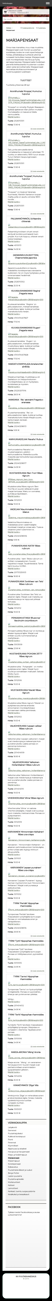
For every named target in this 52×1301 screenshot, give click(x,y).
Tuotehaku (42, 28)
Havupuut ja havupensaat (19, 1152)
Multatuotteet (14, 1182)
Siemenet (12, 1130)
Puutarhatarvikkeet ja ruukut (20, 1170)
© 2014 (26, 1279)
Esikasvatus (13, 1167)
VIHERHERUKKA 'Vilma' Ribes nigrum (26, 798)
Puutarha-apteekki (16, 1179)
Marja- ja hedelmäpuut (17, 1155)
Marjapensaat (13, 1158)
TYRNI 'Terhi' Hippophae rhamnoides (26, 1015)
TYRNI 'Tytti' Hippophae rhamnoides (25, 941)
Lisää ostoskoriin (38, 129)
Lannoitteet (13, 1188)
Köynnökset (13, 1146)
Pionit (10, 1139)
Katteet (11, 1185)
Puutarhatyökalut (15, 1133)
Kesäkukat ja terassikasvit (18, 1194)
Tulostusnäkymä (28, 28)
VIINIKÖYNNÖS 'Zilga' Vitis (25, 1085)
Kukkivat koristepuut (16, 1136)
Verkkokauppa (7, 3)
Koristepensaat (14, 1164)
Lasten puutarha (15, 1176)
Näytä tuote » (14, 117)
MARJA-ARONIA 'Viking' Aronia (26, 1052)
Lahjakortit (12, 1127)
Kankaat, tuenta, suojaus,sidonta (21, 1191)
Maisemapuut (14, 1161)
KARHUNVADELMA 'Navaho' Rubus (26, 439)
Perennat (12, 1143)
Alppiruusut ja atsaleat (17, 1149)
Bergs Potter (13, 1173)
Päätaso (8, 28)
